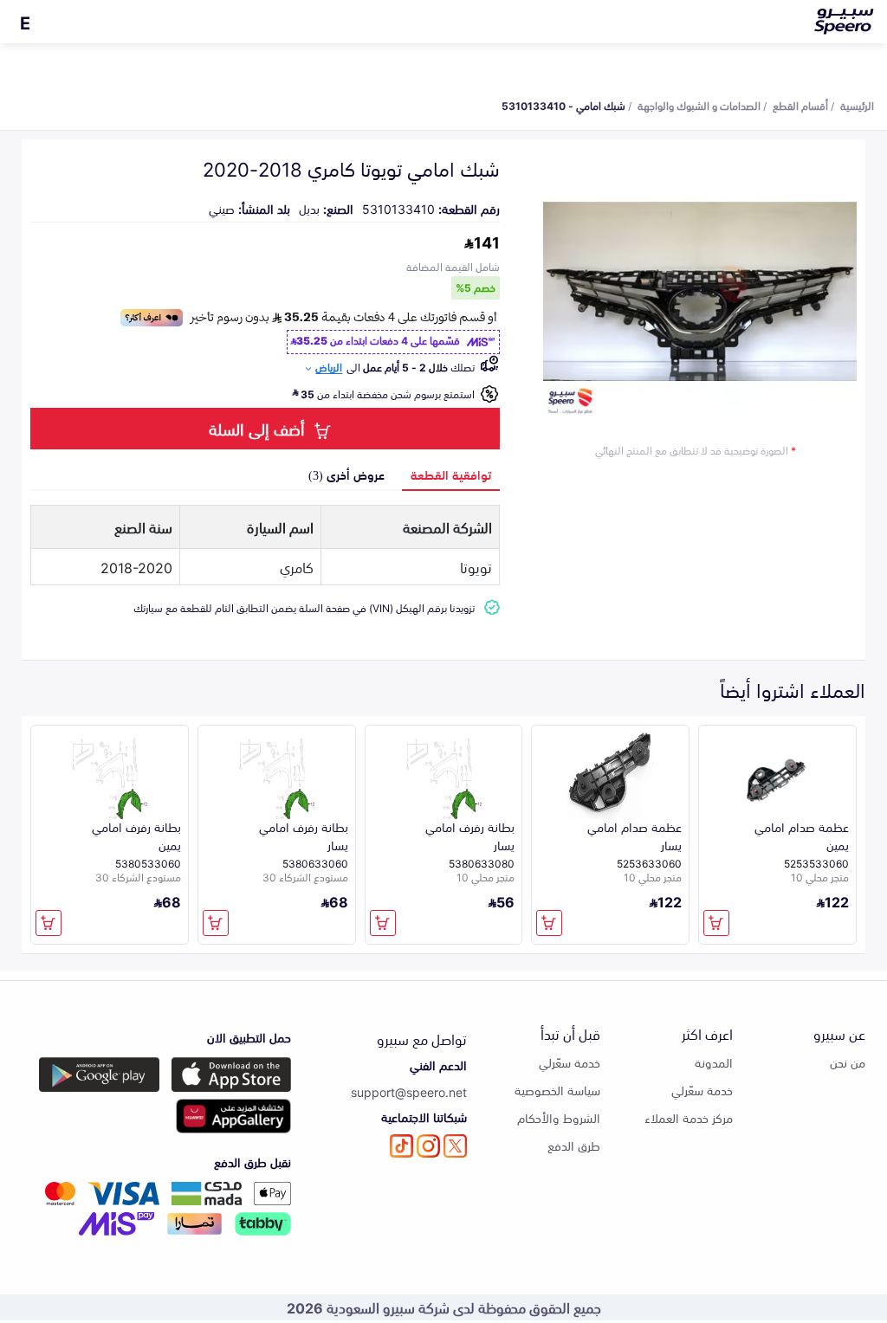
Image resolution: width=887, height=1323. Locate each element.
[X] (455, 1146)
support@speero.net (409, 1091)
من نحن (847, 1062)
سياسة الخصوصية (557, 1090)
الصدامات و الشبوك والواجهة (699, 104)
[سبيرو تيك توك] (401, 1146)
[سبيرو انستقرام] (428, 1146)
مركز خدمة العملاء (688, 1117)
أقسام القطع (800, 104)
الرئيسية (857, 104)
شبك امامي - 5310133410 (563, 104)
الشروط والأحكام (558, 1117)
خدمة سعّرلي (702, 1090)
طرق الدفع (573, 1145)
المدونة (714, 1062)
